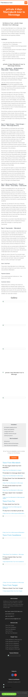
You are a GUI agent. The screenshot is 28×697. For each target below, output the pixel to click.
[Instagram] (15, 675)
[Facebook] (12, 675)
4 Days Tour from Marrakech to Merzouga (13, 483)
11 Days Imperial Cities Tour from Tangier (12, 591)
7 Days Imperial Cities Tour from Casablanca (13, 561)
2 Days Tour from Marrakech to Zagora (12, 470)
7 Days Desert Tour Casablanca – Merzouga (13, 554)
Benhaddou (4, 84)
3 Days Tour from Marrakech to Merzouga (13, 475)
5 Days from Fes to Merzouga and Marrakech (13, 532)
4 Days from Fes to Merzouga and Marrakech (13, 513)
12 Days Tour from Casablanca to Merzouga (13, 582)
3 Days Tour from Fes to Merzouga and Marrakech (12, 507)
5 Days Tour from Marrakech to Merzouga (13, 490)
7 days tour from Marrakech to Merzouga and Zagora (13, 498)
